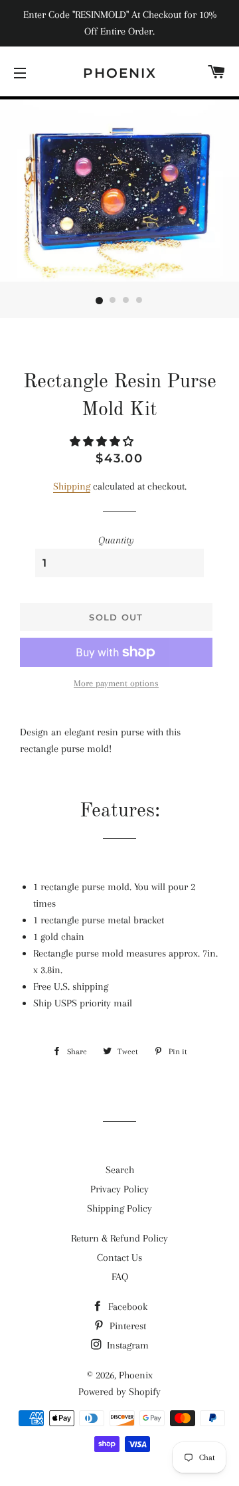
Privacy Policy (119, 1189)
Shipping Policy (119, 1208)
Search (120, 1170)
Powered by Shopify (119, 1392)
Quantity (116, 540)
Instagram (126, 1345)
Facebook (126, 1307)
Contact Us (119, 1257)
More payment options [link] (116, 683)
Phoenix (120, 73)
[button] (103, 442)
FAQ (120, 1277)
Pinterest (126, 1326)
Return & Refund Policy (119, 1238)
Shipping (71, 486)
